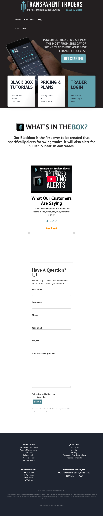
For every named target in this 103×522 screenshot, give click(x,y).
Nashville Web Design (57, 505)
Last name (37, 302)
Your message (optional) (43, 353)
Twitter (30, 480)
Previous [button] (29, 233)
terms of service (56, 498)
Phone (35, 315)
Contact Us (74, 447)
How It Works (30, 19)
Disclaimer (29, 452)
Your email (37, 327)
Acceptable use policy (29, 450)
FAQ (39, 19)
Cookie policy (28, 458)
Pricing (18, 19)
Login (24, 28)
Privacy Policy (66, 409)
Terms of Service (39, 412)
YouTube (30, 472)
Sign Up (74, 450)
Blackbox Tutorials (74, 458)
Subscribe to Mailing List (43, 396)
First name (37, 289)
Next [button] (74, 233)
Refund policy (28, 455)
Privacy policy (29, 460)
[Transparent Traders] (51, 6)
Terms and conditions (29, 447)
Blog (17, 28)
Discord (30, 477)
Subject (35, 340)
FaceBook (29, 475)
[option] (51, 69)
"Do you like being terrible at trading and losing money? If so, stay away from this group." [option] (51, 214)
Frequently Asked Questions (74, 455)
